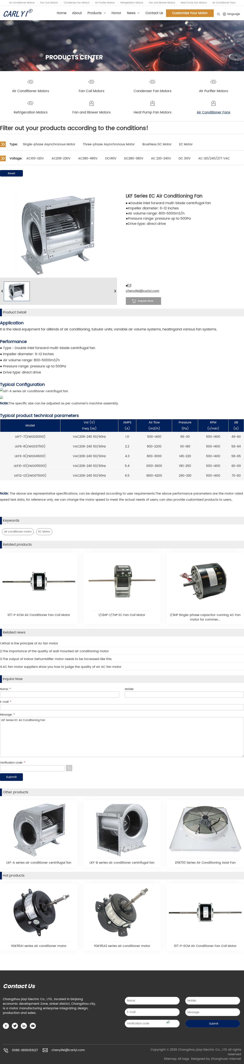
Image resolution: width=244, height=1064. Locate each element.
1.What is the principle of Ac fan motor (29, 643)
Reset (11, 173)
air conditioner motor (18, 531)
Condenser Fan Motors (76, 3)
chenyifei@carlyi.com (142, 290)
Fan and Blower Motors (162, 3)
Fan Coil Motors (49, 3)
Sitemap (170, 1058)
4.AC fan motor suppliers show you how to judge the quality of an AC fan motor (60, 666)
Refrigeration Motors (131, 3)
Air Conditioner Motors (22, 3)
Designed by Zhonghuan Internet (216, 1058)
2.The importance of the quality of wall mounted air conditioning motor (54, 651)
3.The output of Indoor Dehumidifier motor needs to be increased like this (56, 659)
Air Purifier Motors (105, 3)
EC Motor (44, 531)
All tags (183, 1058)
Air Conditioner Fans (223, 3)
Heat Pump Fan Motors (194, 3)
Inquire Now (145, 301)
